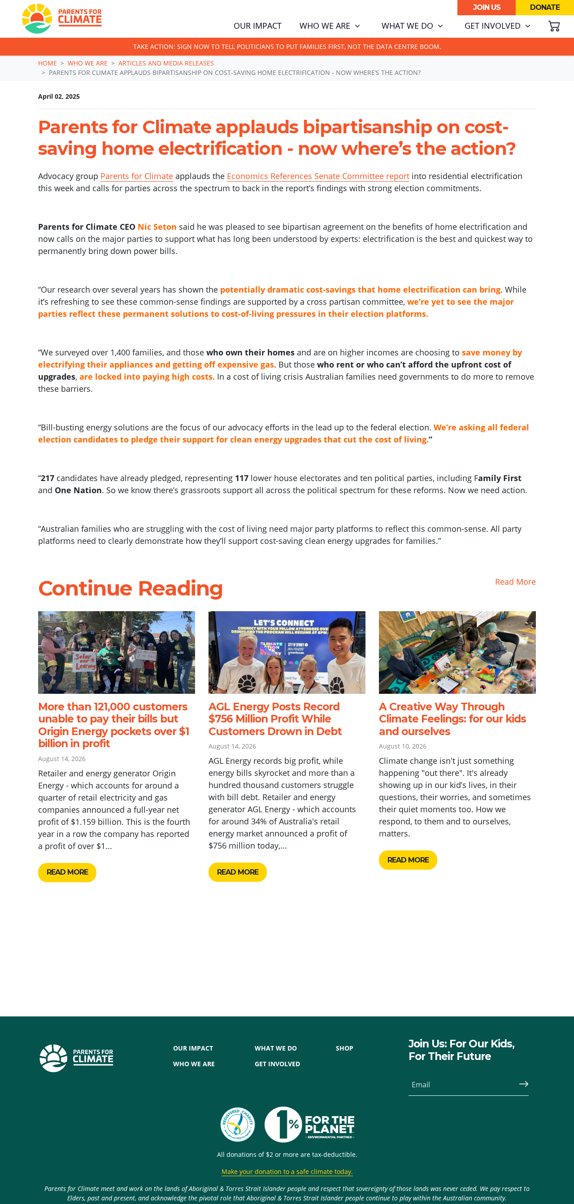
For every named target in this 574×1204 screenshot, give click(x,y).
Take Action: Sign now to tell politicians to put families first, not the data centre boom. (287, 46)
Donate (545, 7)
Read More (515, 581)
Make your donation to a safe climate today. (287, 1171)
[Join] (520, 1084)
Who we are (88, 63)
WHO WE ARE (194, 1064)
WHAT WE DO (276, 1048)
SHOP (344, 1048)
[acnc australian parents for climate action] (242, 1125)
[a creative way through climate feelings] (457, 652)
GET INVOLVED (277, 1064)
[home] (62, 19)
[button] (330, 26)
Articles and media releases (166, 63)
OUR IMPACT (193, 1048)
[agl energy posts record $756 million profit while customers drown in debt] (287, 652)
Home (47, 63)
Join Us (486, 7)
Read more (67, 872)
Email (421, 1085)
